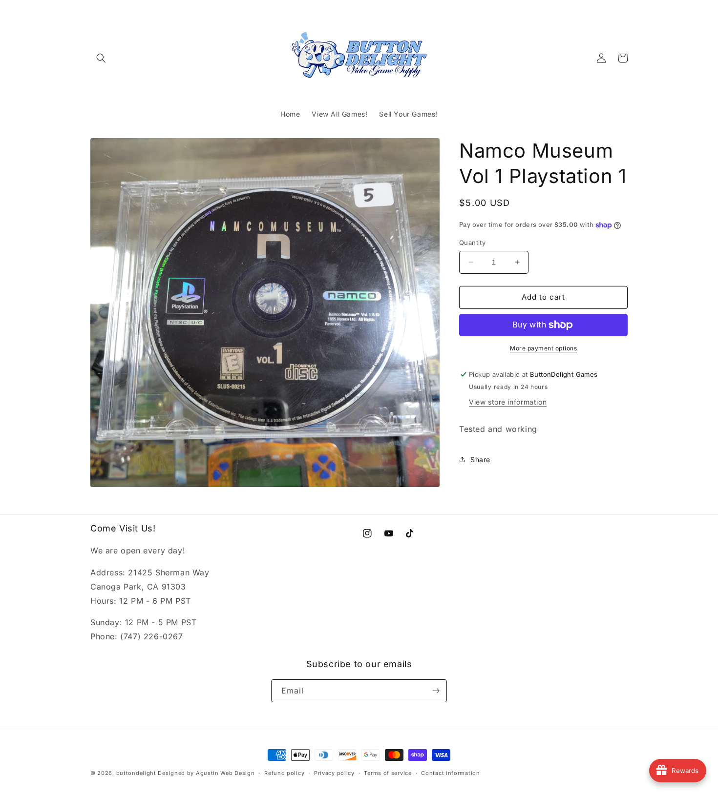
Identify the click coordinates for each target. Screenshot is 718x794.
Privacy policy (334, 773)
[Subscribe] (435, 690)
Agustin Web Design (225, 773)
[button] (101, 58)
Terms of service (387, 773)
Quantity (472, 242)
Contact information (450, 773)
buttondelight (136, 773)
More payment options (543, 348)
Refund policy (284, 773)
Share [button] (480, 459)
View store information (508, 402)
